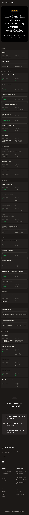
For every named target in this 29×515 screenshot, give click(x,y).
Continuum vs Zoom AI (21, 483)
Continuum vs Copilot (21, 480)
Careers (4, 499)
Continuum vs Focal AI (21, 471)
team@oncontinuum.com (8, 458)
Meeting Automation (7, 471)
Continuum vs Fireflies (19, 474)
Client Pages (5, 473)
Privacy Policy (19, 492)
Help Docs (4, 492)
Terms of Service (20, 494)
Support (4, 494)
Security (4, 478)
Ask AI (3, 476)
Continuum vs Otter (21, 477)
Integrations (5, 481)
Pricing (3, 496)
